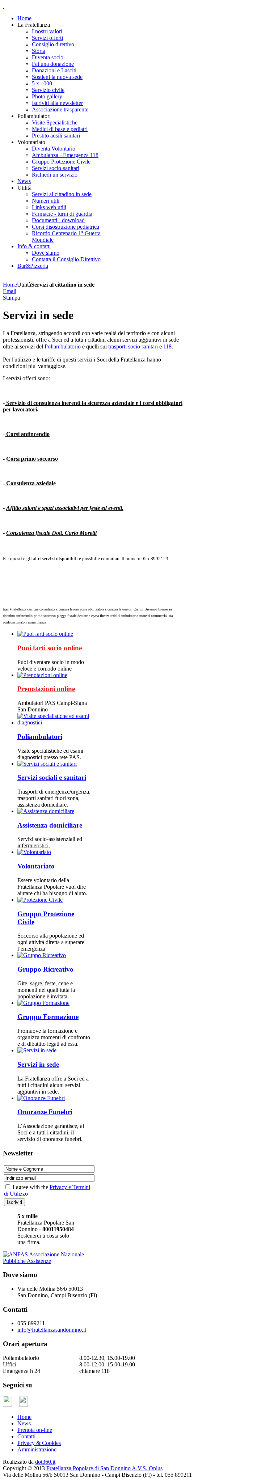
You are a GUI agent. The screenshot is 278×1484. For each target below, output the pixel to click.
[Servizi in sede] (36, 1050)
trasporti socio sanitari (133, 346)
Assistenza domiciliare (49, 825)
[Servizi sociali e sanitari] (47, 764)
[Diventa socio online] (45, 634)
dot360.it (45, 1462)
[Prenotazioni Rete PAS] (42, 675)
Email (9, 291)
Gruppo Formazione (48, 1016)
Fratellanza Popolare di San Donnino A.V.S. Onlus (104, 1468)
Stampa (11, 298)
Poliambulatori (39, 736)
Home (10, 285)
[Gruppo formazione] (43, 1003)
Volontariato (36, 866)
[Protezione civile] (40, 900)
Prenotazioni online (46, 689)
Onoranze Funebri (44, 1112)
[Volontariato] (34, 852)
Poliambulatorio (63, 346)
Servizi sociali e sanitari (51, 777)
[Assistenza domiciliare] (45, 811)
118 (167, 346)
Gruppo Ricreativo (45, 969)
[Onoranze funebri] (41, 1098)
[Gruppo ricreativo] (41, 955)
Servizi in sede (38, 1064)
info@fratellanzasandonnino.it (51, 1330)
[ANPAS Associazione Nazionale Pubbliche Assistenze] (48, 1257)
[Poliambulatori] (55, 722)
